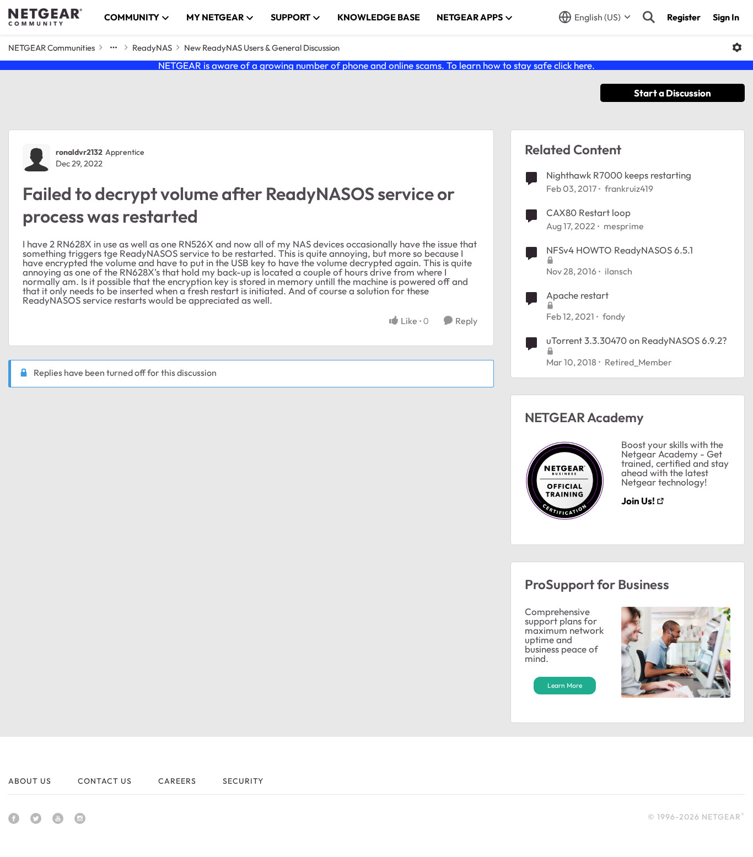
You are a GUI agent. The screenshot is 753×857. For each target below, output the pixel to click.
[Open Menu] (737, 47)
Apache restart (577, 295)
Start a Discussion (672, 93)
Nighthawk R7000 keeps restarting (618, 175)
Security (243, 781)
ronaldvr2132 (79, 152)
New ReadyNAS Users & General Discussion (262, 47)
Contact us (105, 781)
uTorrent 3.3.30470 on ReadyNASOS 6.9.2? (636, 340)
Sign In (726, 17)
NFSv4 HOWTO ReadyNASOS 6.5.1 (619, 250)
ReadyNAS (152, 47)
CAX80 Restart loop (588, 212)
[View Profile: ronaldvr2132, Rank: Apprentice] (36, 157)
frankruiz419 (629, 188)
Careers (177, 781)
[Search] (648, 17)
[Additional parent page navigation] (113, 47)
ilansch (618, 271)
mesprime (624, 226)
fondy (614, 316)
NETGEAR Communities (51, 47)
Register (684, 17)
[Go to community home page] (45, 17)
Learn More (564, 685)
